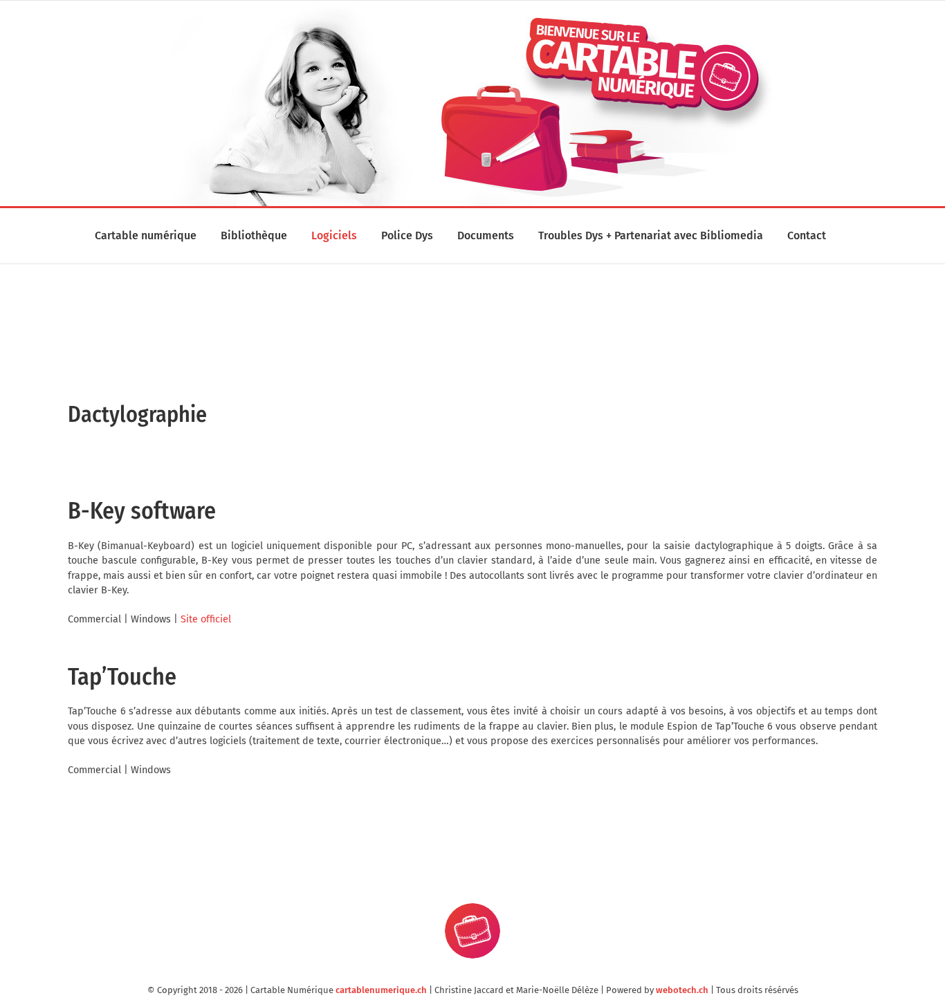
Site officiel (206, 619)
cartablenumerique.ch (381, 990)
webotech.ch (682, 990)
